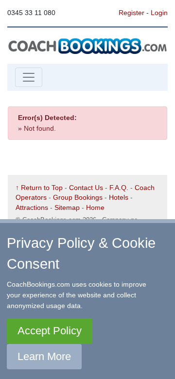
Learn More (44, 356)
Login (159, 13)
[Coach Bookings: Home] (87, 45)
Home (95, 207)
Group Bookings (78, 197)
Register (131, 13)
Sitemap (67, 207)
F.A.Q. (118, 187)
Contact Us (86, 187)
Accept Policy (50, 331)
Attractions (32, 207)
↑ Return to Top (39, 187)
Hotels (118, 197)
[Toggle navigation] (28, 77)
